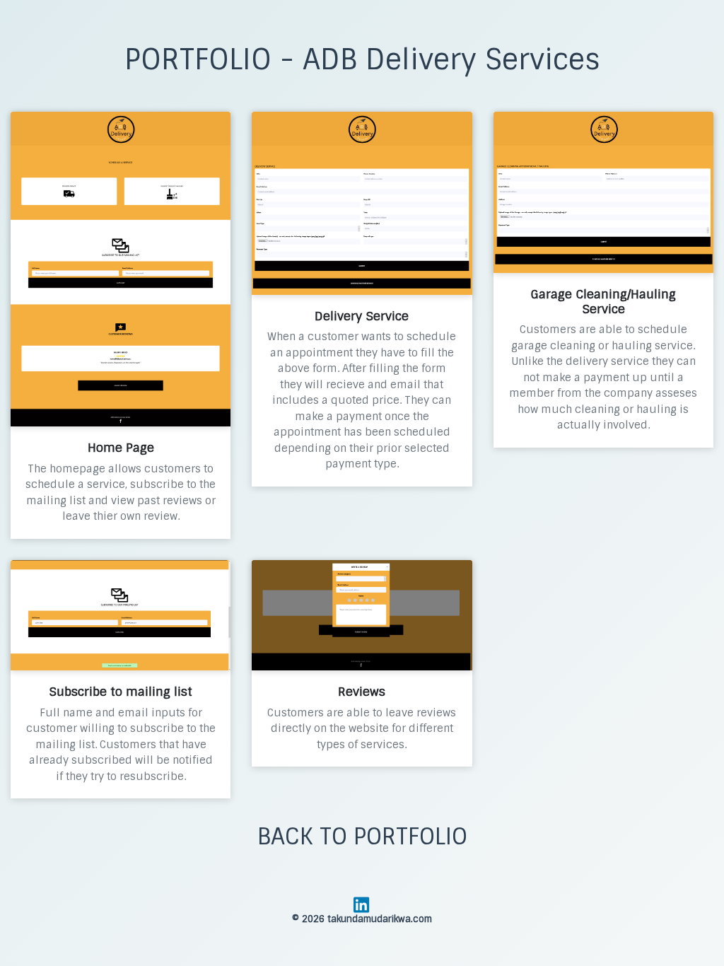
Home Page (121, 447)
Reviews (361, 691)
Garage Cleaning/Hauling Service (603, 301)
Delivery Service (362, 316)
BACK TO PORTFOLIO (362, 836)
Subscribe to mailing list (120, 691)
